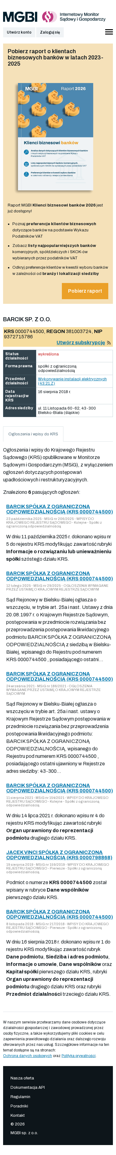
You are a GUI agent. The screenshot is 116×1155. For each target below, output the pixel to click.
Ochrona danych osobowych (27, 1056)
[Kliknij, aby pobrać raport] (56, 195)
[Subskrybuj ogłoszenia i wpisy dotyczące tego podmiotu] (109, 342)
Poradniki (19, 1106)
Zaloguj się (50, 32)
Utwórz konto (19, 32)
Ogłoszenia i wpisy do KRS (33, 434)
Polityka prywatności (79, 1056)
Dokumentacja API (28, 1087)
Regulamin (20, 1097)
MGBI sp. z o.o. (24, 1133)
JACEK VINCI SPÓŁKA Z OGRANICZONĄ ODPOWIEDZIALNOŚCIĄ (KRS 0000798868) (59, 855)
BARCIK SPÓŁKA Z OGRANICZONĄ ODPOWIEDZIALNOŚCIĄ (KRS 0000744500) (59, 509)
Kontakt (18, 1115)
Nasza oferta (22, 1078)
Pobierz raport (85, 291)
